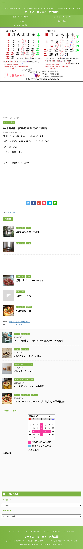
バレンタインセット (24, 371)
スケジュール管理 (15, 324)
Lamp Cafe (62, 21)
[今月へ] (49, 416)
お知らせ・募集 (10, 212)
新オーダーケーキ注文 (20, 17)
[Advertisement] (41, 99)
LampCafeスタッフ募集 (28, 232)
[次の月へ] (53, 416)
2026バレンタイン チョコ (27, 355)
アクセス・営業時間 (21, 25)
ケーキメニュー (20, 21)
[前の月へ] (45, 416)
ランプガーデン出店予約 (62, 17)
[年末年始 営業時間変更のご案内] (49, 203)
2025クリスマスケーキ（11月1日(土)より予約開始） (40, 401)
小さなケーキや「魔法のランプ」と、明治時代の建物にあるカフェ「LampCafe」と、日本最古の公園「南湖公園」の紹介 (41, 541)
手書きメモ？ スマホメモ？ (19, 322)
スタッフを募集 (23, 295)
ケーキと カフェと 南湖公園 (42, 11)
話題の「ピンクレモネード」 (30, 280)
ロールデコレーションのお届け (29, 386)
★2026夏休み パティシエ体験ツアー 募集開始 (38, 340)
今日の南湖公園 (23, 311)
